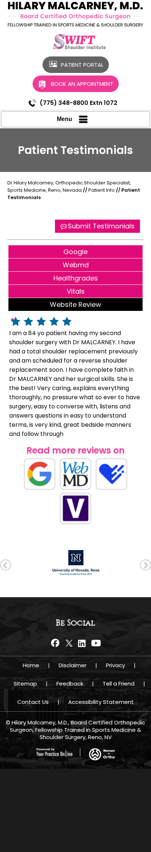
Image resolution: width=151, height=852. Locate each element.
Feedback (69, 683)
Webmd (76, 264)
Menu (64, 119)
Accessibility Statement (101, 702)
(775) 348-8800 (64, 103)
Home (31, 665)
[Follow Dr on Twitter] (69, 643)
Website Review (75, 304)
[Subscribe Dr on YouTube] (94, 643)
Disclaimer (72, 665)
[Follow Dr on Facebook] (56, 643)
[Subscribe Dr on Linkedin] (82, 643)
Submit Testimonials (101, 226)
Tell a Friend (119, 683)
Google (75, 251)
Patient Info (102, 190)
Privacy (115, 665)
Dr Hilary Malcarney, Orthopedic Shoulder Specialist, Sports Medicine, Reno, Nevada (69, 186)
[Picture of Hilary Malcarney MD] (75, 14)
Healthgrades (76, 278)
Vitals (76, 291)
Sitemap (25, 683)
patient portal (82, 65)
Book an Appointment (82, 84)
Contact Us (33, 702)
